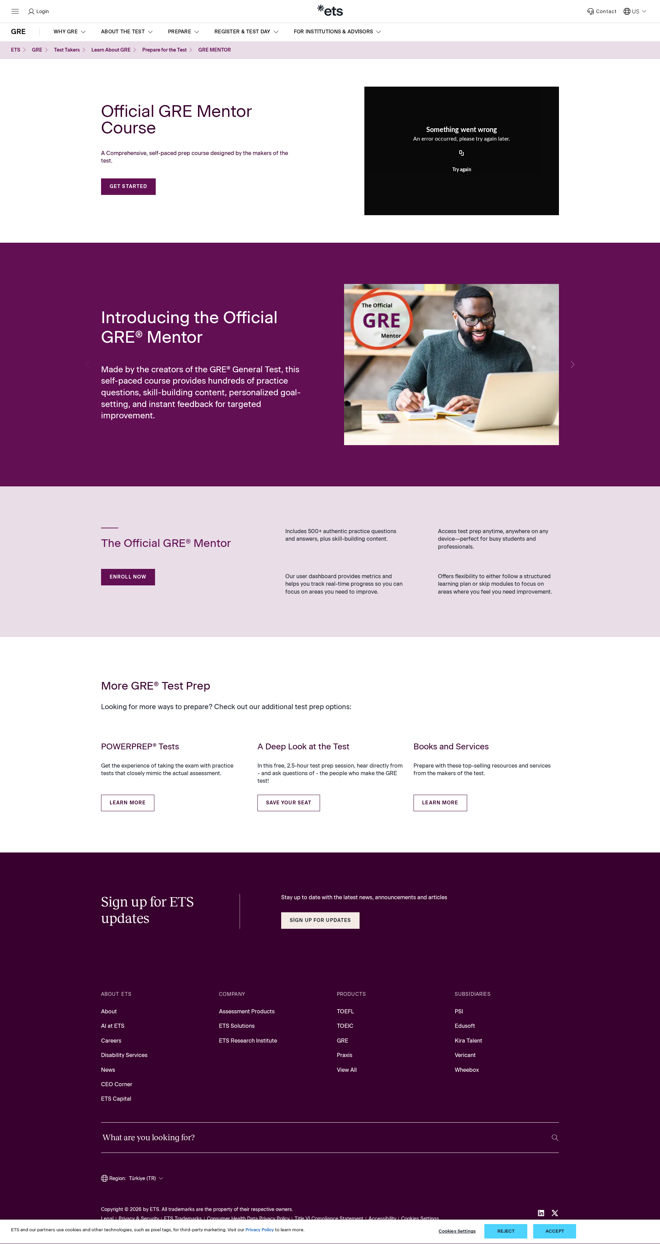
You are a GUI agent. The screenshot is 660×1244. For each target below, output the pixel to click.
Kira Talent (468, 1040)
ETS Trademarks (183, 1219)
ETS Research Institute (248, 1040)
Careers (111, 1040)
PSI (459, 1011)
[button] (70, 32)
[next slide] (572, 364)
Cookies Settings (420, 1219)
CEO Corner (116, 1084)
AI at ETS (112, 1026)
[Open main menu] (15, 11)
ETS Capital (116, 1099)
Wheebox (467, 1070)
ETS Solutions (237, 1026)
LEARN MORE (128, 803)
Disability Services (124, 1055)
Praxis (344, 1055)
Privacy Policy (259, 1229)
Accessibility (382, 1219)
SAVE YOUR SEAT (289, 803)
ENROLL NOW (128, 577)
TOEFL (345, 1011)
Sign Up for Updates (320, 920)
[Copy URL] (461, 153)
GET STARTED (128, 186)
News (108, 1070)
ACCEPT (555, 1231)
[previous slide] (87, 364)
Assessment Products (247, 1011)
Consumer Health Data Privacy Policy (248, 1219)
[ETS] (330, 11)
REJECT (506, 1231)
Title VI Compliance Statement (329, 1219)
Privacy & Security (139, 1219)
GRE (342, 1040)
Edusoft (465, 1026)
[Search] (555, 1138)
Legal (107, 1219)
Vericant (465, 1055)
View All (347, 1070)
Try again (461, 169)
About (109, 1011)
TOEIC (345, 1026)
